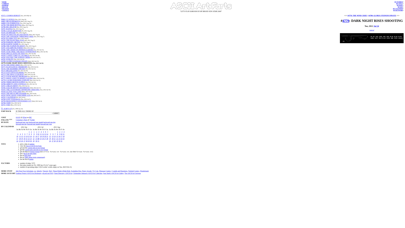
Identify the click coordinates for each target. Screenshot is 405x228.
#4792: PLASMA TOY (9, 38)
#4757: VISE (5, 105)
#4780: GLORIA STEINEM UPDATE (14, 61)
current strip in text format (36, 148)
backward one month (36, 122)
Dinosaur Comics (105, 171)
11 (20, 136)
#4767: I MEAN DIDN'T (9, 86)
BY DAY (400, 7)
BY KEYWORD (398, 10)
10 (17, 136)
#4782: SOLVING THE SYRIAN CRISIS (15, 57)
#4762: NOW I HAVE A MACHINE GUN (15, 95)
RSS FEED (5, 9)
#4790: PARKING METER (10, 42)
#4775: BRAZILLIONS (9, 71)
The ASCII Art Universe (132, 173)
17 (17, 139)
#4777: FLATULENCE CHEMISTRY (14, 67)
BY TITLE (399, 3)
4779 (345, 21)
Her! (50, 171)
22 (29, 139)
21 (27, 139)
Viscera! (45, 171)
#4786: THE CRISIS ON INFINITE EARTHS (17, 50)
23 (31, 139)
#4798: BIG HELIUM (8, 27)
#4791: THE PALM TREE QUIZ (12, 40)
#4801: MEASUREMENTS (10, 21)
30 (31, 141)
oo (35, 171)
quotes (31, 159)
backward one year (22, 122)
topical (372, 30)
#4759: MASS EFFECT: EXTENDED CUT (16, 101)
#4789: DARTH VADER (9, 44)
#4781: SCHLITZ (7, 59)
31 (38, 141)
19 (22, 139)
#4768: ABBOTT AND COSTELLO (13, 84)
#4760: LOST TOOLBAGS (10, 99)
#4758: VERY (6, 103)
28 (27, 141)
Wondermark (144, 171)
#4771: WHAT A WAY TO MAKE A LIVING (17, 78)
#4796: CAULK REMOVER (11, 31)
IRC (30, 117)
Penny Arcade (87, 171)
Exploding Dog (76, 171)
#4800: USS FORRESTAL (10, 23)
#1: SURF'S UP (6, 109)
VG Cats (95, 171)
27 (24, 141)
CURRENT (5, 3)
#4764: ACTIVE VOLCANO (11, 91)
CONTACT (5, 10)
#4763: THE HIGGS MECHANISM (13, 93)
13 (24, 136)
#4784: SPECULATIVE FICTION (13, 53)
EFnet (25, 117)
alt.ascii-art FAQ (47, 173)
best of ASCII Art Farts (34, 146)
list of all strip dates (30, 153)
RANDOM (5, 5)
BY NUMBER (399, 2)
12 (22, 136)
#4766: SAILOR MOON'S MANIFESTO (15, 88)
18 (20, 139)
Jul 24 (376, 26)
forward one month (33, 124)
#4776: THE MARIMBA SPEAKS (13, 69)
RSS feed (27, 155)
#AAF (18, 117)
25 (20, 141)
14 (27, 136)
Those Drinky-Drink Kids (61, 171)
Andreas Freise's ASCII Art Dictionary (28, 173)
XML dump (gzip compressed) (34, 157)
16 (31, 136)
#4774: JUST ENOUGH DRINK (12, 72)
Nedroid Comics (133, 171)
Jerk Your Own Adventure (24, 171)
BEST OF (5, 7)
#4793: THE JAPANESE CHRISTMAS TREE (17, 36)
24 (17, 141)
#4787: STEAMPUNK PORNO (12, 48)
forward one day (21, 124)
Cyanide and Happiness (119, 171)
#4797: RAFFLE (7, 29)
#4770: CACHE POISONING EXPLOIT (15, 80)
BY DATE (400, 5)
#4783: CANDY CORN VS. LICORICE (15, 55)
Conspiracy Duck (22, 120)
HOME (4, 2)
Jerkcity (39, 171)
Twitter (32, 120)
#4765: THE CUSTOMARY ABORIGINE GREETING (20, 90)
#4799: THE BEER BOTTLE (11, 25)
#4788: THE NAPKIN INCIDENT (13, 46)
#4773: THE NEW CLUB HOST (12, 74)
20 (24, 139)
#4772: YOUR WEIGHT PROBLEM (14, 76)
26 (22, 141)
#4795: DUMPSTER (8, 33)
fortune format (35, 152)
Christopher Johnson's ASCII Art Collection (87, 173)
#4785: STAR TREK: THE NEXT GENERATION (18, 52)
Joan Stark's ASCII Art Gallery (113, 173)
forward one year (46, 124)
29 (29, 141)
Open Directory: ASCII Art (63, 173)
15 (29, 136)
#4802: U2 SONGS (7, 19)
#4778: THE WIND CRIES (10, 65)
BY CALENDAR (398, 9)
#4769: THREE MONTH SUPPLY (13, 82)
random (31, 144)
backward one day (49, 122)
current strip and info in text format (36, 150)
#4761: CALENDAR (8, 97)
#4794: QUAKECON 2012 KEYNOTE (14, 34)
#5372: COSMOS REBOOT (10, 15)
